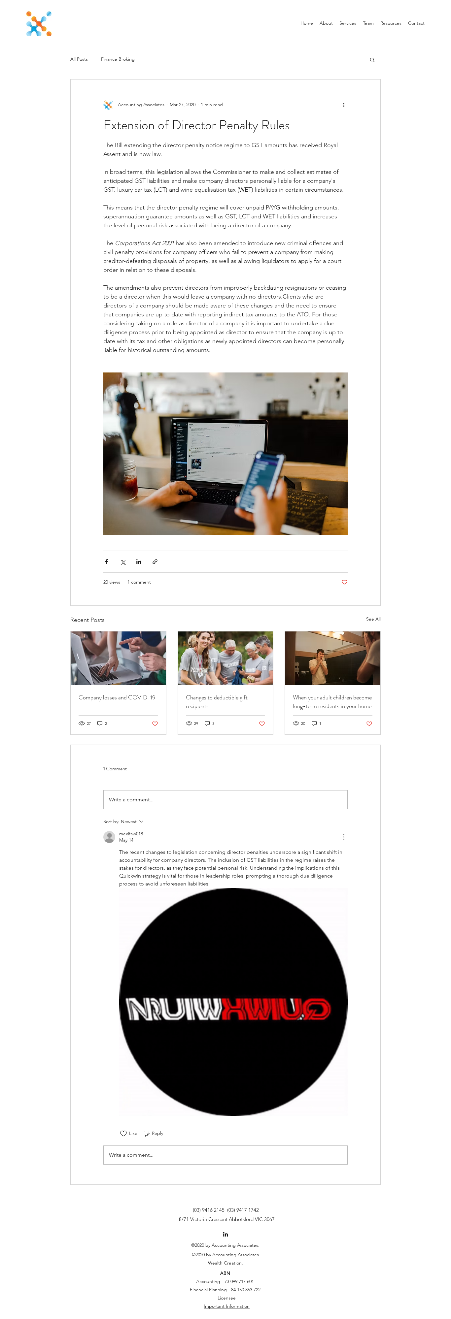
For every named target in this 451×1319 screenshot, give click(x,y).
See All (373, 619)
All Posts (79, 59)
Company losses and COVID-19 (117, 697)
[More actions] (344, 105)
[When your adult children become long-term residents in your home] (332, 658)
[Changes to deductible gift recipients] (225, 658)
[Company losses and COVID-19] (118, 658)
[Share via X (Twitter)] (123, 562)
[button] (372, 59)
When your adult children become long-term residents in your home (332, 701)
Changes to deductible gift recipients (217, 701)
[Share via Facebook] (106, 562)
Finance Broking (118, 59)
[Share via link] (155, 562)
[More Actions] (344, 837)
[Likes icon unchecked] (123, 1134)
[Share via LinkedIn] (139, 562)
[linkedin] (225, 1234)
